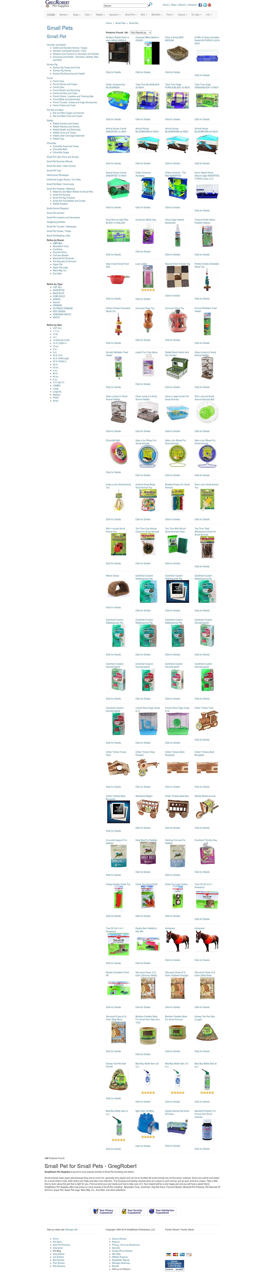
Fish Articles (59, 1262)
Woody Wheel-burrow (205, 795)
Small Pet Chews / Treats (59, 230)
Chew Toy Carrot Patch (147, 884)
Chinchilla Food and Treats (66, 146)
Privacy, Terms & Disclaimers (126, 1244)
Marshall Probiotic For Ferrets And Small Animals (205, 1113)
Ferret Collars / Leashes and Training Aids (73, 96)
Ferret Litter (58, 87)
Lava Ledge (141, 263)
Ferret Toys (58, 81)
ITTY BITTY (58, 382)
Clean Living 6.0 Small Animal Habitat (205, 354)
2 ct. (55, 349)
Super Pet (57, 264)
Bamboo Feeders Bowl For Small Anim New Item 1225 (148, 1019)
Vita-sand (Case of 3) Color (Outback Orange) (176, 974)
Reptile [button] (99, 14)
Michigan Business (121, 1262)
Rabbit (50, 120)
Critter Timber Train (204, 707)
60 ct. (55, 373)
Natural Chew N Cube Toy (177, 263)
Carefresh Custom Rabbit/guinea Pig (144, 577)
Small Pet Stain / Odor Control (61, 165)
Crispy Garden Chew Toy (118, 884)
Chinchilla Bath (60, 149)
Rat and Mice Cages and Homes (68, 112)
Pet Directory (59, 1265)
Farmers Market (60, 255)
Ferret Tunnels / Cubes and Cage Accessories (75, 102)
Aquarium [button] (114, 14)
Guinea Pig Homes (62, 70)
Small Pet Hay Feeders (64, 197)
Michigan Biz (72, 1229)
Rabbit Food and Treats (64, 132)
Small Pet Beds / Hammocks (60, 184)
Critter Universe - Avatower (144, 174)
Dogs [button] (76, 14)
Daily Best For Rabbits (146, 840)
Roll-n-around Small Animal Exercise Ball (204, 398)
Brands (115, 1265)
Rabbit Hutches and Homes (66, 126)
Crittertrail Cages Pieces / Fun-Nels (64, 179)
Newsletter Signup (120, 1259)
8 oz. (55, 379)
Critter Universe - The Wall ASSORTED (175, 174)
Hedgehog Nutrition (56, 221)
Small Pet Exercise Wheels (59, 161)
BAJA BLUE (58, 293)
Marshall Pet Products (63, 258)
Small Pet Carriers (55, 212)
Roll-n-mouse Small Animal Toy (115, 530)
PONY (56, 397)
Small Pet (56, 36)
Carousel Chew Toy (145, 308)
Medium (57, 394)
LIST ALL (57, 243)
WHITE (56, 317)
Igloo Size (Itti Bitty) (145, 1110)
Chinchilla (51, 143)
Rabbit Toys (58, 138)
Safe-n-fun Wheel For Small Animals (146, 442)
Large (56, 388)
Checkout (192, 4)
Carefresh (57, 249)
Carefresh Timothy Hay (206, 840)
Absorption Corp (61, 246)
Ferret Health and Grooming (66, 90)
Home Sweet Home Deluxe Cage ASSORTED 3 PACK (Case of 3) (207, 175)
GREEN (56, 299)
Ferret (50, 78)
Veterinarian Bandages (58, 174)
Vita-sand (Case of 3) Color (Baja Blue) (116, 1018)
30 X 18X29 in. (60, 361)
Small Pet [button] (130, 14)
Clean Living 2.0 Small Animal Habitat (146, 398)
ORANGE (57, 305)
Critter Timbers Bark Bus (177, 795)
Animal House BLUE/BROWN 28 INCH (206, 130)
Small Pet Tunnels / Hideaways (61, 226)
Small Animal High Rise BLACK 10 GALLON (117, 221)
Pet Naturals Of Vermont (64, 261)
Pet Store (57, 1241)
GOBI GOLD (59, 296)
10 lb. (55, 333)
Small (55, 400)
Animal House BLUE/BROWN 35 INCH (176, 130)
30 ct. (55, 364)
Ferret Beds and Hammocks (66, 99)
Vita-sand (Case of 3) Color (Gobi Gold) (205, 974)
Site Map (116, 1253)
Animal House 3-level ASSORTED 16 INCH (116, 130)
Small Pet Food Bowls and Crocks (69, 200)
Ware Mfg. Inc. (60, 270)
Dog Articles (58, 1253)
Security (116, 1247)
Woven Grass (112, 575)
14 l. (55, 337)
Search (181, 4)
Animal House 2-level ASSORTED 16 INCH (116, 174)
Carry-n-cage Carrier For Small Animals (177, 398)
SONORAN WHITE (62, 314)
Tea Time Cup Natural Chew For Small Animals (147, 530)
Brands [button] (63, 14)
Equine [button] (182, 14)
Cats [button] (87, 14)
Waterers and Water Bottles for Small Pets (73, 191)
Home (166, 4)
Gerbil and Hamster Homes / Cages (70, 47)
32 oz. (56, 367)
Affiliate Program (120, 1256)
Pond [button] (169, 14)
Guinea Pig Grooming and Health (69, 73)
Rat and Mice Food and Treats (67, 115)
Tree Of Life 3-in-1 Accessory (203, 886)
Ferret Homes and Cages (65, 84)
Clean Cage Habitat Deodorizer (174, 221)
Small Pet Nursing (61, 194)
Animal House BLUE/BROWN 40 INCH (147, 130)
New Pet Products (61, 1244)
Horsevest (170, 928)
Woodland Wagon (144, 795)
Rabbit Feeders (60, 203)
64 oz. (56, 376)
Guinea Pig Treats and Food (66, 67)
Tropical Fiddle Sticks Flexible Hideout (205, 221)
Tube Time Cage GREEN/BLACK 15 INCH (206, 86)
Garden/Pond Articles (122, 1250)
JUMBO (56, 385)
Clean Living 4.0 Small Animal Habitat (116, 398)
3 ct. (55, 352)
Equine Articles (119, 1238)
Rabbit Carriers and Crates (66, 123)
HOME (51, 15)
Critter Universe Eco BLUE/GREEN (115, 86)
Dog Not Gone (60, 252)
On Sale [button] (196, 14)
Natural (56, 302)
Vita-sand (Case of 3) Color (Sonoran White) (146, 974)
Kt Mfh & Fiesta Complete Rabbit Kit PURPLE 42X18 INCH (207, 40)
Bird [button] (143, 14)
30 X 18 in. (58, 355)
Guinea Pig (52, 64)
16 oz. (56, 346)
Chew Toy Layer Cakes (176, 884)
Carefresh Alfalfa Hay (146, 219)
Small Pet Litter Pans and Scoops (63, 156)
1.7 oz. (56, 330)
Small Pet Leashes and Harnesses (63, 217)
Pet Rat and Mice (55, 109)
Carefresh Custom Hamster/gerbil (203, 621)
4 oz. (55, 370)
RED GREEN (59, 311)
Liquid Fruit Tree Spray (147, 352)
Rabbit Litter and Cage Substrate (68, 135)
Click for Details (113, 72)
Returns (116, 1241)
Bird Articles (58, 1259)
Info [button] (208, 14)
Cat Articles (58, 1256)
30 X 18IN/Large (61, 358)
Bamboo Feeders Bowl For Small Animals (176, 1018)
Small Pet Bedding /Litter (59, 235)
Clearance (58, 1247)
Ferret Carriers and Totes (65, 93)
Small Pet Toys (54, 170)
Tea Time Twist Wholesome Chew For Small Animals (205, 531)
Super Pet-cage (60, 267)
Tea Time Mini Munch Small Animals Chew (175, 530)
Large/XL (57, 391)
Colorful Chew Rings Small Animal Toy (145, 486)
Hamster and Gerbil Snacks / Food (69, 50)
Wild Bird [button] (156, 14)
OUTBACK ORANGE (63, 308)
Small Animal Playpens (58, 208)
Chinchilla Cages (61, 152)
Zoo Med (57, 273)
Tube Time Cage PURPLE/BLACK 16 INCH (177, 86)
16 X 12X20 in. (60, 343)
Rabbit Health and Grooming (66, 129)
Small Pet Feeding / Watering (61, 188)
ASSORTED (58, 290)
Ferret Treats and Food (64, 105)
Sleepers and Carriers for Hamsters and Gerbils (76, 53)
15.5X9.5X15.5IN (61, 340)
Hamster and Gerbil (56, 44)
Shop (173, 4)
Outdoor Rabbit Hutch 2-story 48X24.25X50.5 (117, 39)
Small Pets (60, 27)
